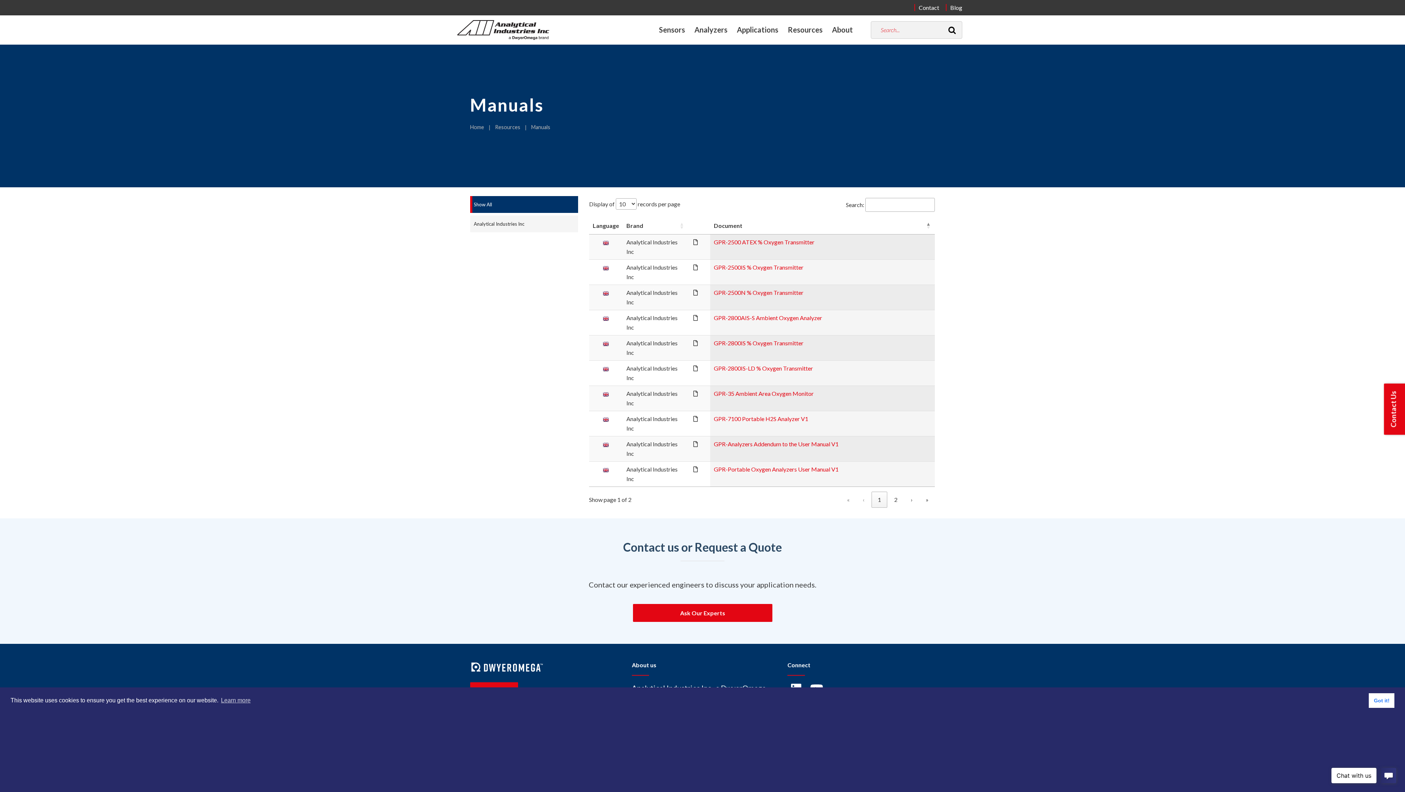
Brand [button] (634, 225)
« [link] (848, 499)
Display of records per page (634, 203)
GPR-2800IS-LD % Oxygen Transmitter (763, 368)
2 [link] (896, 499)
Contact (929, 7)
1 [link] (879, 499)
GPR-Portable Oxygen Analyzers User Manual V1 (776, 469)
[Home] (503, 30)
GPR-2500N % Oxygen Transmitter (758, 292)
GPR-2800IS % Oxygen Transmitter (758, 342)
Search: (855, 204)
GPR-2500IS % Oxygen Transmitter (758, 267)
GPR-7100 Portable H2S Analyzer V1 (761, 418)
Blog (956, 7)
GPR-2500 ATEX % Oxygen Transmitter (764, 242)
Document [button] (728, 225)
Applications (757, 29)
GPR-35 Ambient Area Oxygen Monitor (764, 393)
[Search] (952, 30)
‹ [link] (864, 499)
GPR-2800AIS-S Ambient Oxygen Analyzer (768, 317)
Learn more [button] (236, 700)
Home (477, 127)
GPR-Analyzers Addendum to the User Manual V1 (776, 443)
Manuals (540, 127)
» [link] (927, 499)
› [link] (912, 499)
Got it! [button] (1382, 700)
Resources (507, 127)
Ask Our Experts (702, 612)
